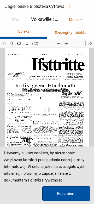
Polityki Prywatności (45, 180)
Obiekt (23, 31)
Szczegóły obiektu (70, 32)
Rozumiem (66, 193)
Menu (74, 19)
